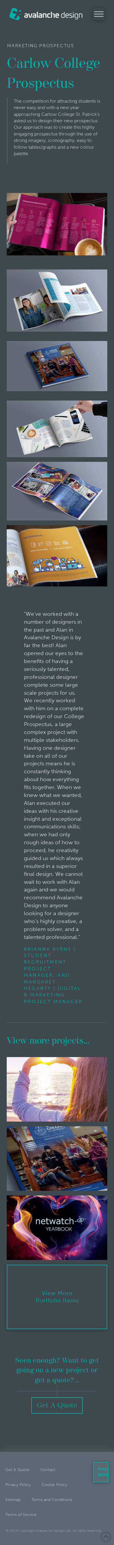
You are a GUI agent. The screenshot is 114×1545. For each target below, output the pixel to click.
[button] (99, 14)
